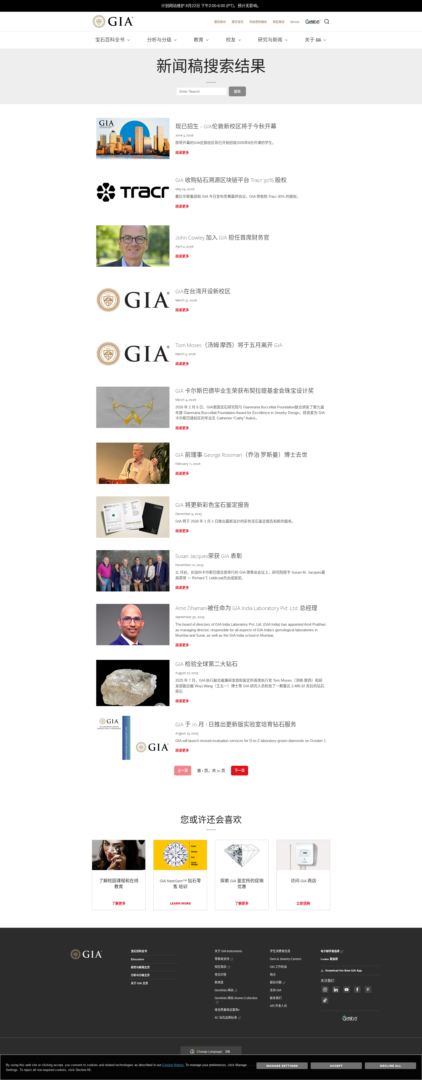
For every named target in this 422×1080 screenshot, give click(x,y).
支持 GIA (275, 990)
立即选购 (303, 903)
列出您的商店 (258, 22)
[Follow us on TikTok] (325, 1000)
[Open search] (327, 21)
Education (137, 959)
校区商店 (279, 22)
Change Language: (213, 1051)
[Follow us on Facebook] (325, 989)
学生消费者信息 (280, 951)
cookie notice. (173, 1065)
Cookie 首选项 (329, 959)
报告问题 (276, 982)
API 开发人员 (278, 1006)
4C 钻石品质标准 (226, 1017)
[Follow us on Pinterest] (368, 989)
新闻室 (219, 982)
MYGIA (294, 22)
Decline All (390, 1065)
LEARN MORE (180, 903)
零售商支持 (222, 959)
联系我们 (276, 998)
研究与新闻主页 (140, 967)
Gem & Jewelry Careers (285, 959)
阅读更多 (182, 152)
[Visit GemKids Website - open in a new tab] (350, 1018)
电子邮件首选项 (330, 951)
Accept (336, 1065)
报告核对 (220, 22)
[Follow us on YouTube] (346, 989)
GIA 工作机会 (278, 967)
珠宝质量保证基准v (227, 1010)
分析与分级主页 (140, 975)
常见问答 (220, 974)
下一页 (239, 770)
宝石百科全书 (139, 951)
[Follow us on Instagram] (357, 989)
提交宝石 (237, 22)
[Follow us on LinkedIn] (336, 989)
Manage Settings (282, 1065)
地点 (273, 974)
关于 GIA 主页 (139, 983)
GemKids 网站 (224, 990)
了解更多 (119, 903)
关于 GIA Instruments (228, 951)
